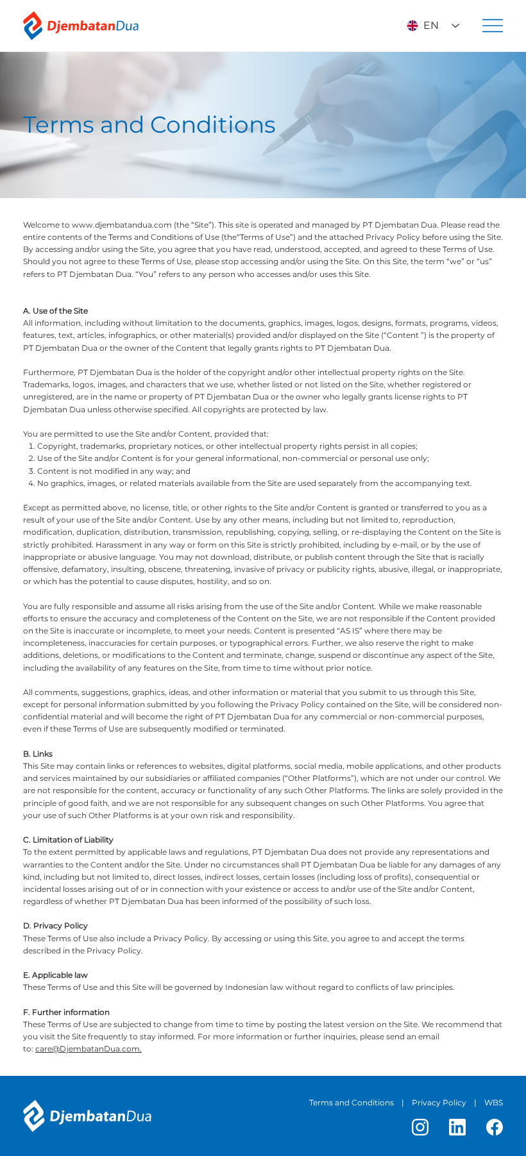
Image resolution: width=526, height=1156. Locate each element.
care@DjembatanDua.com (87, 1048)
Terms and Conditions (351, 1102)
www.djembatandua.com (122, 225)
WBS (493, 1102)
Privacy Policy (439, 1102)
